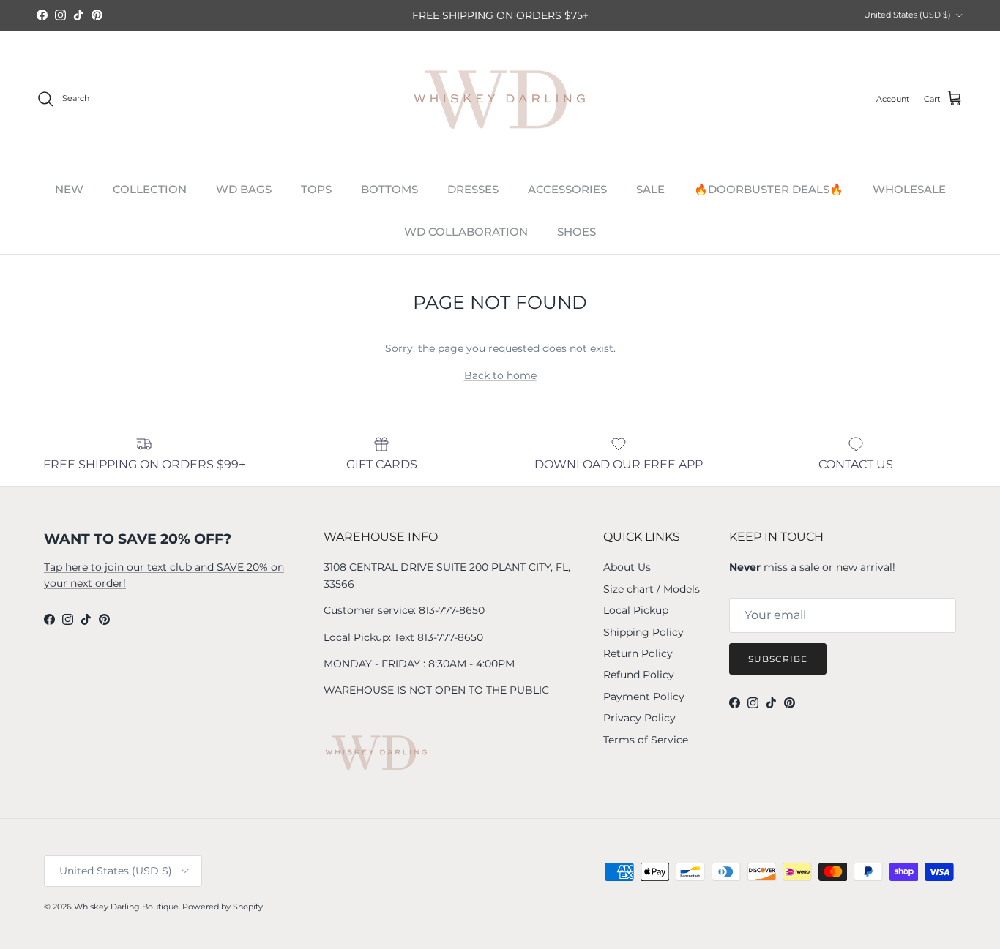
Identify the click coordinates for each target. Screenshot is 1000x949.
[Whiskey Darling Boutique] (500, 99)
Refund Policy (638, 674)
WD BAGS (244, 189)
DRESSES (473, 189)
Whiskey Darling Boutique (126, 906)
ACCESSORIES (567, 189)
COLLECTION (150, 189)
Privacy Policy (639, 717)
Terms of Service (645, 739)
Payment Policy (643, 696)
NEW (69, 189)
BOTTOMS (389, 189)
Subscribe (777, 658)
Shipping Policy (643, 632)
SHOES (576, 232)
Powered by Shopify (222, 906)
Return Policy (638, 653)
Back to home (500, 375)
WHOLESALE (909, 189)
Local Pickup (635, 610)
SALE (650, 189)
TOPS (316, 189)
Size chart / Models (651, 589)
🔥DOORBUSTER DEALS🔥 (768, 189)
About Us (627, 567)
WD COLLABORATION (466, 232)
